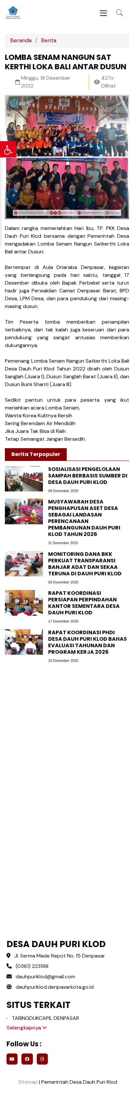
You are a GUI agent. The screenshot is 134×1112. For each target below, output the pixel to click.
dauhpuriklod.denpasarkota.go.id (54, 987)
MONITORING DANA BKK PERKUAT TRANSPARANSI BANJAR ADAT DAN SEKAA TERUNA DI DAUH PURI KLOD (85, 563)
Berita (48, 40)
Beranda (21, 40)
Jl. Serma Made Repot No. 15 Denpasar (59, 955)
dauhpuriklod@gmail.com (45, 976)
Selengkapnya (24, 1027)
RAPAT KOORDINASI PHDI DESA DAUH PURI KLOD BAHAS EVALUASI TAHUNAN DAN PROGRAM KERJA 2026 (87, 642)
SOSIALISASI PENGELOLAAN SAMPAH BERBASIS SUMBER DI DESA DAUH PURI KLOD (87, 475)
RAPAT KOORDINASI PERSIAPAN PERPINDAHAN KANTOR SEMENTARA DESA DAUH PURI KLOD (84, 602)
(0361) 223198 (32, 966)
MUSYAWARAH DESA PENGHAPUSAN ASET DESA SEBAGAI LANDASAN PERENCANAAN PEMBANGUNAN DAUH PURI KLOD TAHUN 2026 (84, 518)
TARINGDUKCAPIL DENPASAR (45, 1018)
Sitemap (27, 1082)
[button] (119, 13)
